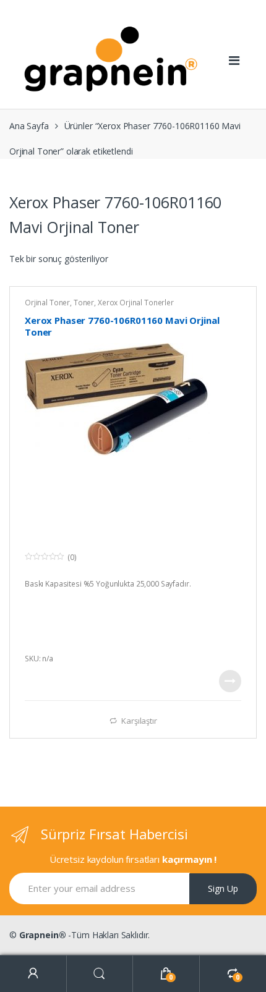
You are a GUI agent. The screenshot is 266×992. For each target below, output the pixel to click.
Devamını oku (230, 681)
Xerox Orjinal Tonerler (136, 302)
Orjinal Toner (47, 302)
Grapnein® (42, 935)
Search (100, 974)
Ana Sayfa (29, 126)
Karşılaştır (139, 720)
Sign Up (223, 888)
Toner (84, 302)
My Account (33, 974)
